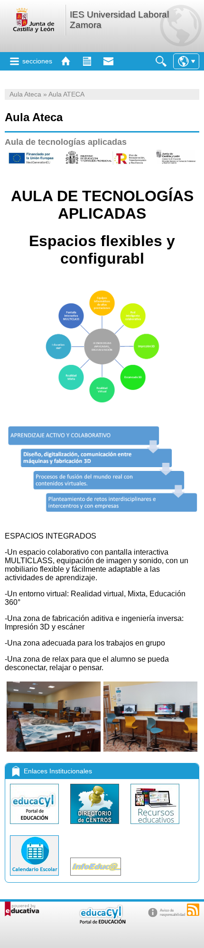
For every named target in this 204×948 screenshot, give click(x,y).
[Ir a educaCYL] (102, 922)
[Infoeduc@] (95, 878)
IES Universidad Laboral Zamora (119, 19)
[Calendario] (35, 878)
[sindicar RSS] (193, 910)
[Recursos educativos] (155, 826)
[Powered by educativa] (22, 909)
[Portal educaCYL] (35, 826)
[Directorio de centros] (95, 826)
